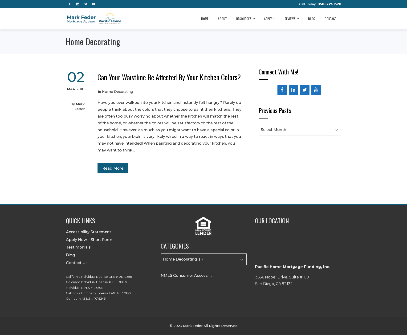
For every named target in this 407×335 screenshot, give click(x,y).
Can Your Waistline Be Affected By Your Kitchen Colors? (169, 77)
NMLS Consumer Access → (186, 275)
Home (204, 18)
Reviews (290, 18)
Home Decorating (117, 92)
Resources (243, 18)
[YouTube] (316, 90)
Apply (268, 18)
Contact (331, 18)
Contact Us (77, 263)
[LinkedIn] (293, 90)
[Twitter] (304, 90)
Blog (311, 18)
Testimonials (78, 247)
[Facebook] (282, 90)
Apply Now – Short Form (89, 239)
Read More (112, 168)
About (222, 18)
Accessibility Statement (88, 232)
